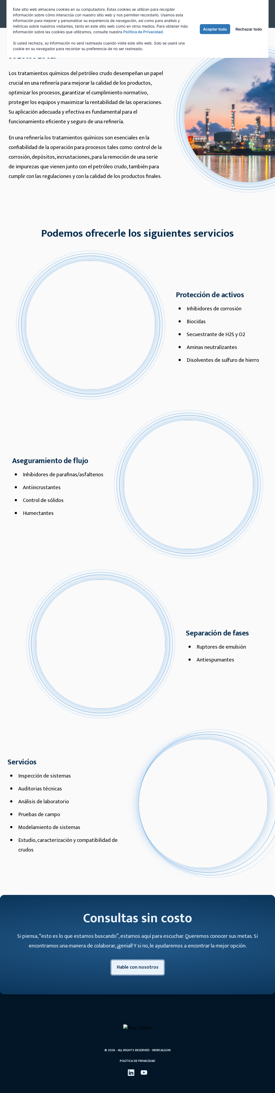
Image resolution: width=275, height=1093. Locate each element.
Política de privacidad (137, 1061)
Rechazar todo (249, 29)
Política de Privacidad (143, 31)
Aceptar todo (215, 29)
